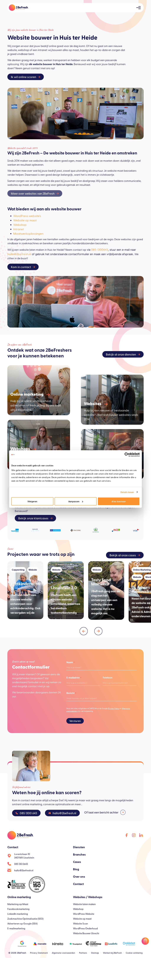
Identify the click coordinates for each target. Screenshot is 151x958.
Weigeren (32, 501)
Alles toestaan (118, 501)
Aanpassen (73, 501)
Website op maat (25, 220)
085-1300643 (99, 249)
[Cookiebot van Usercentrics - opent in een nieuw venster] (127, 455)
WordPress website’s (27, 216)
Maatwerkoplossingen (28, 233)
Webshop (20, 225)
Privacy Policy (113, 708)
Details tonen (127, 492)
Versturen (75, 721)
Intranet (18, 229)
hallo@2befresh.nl (19, 254)
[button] (84, 631)
